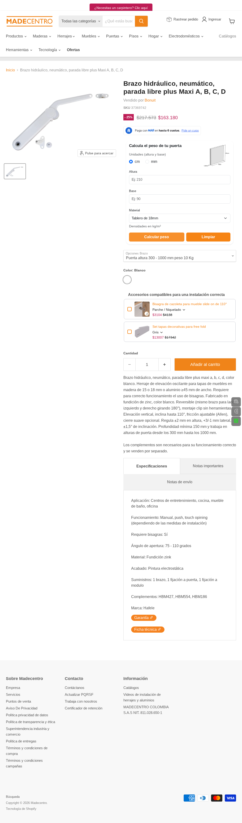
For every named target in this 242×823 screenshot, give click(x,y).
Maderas (40, 36)
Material (134, 210)
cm (137, 162)
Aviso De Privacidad (21, 708)
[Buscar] (141, 21)
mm (154, 162)
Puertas (113, 36)
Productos (15, 36)
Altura (133, 171)
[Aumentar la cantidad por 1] (165, 364)
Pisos (134, 36)
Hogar (154, 36)
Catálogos (227, 36)
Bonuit (150, 100)
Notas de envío (179, 482)
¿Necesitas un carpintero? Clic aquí (121, 8)
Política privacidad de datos (27, 715)
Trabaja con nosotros (81, 701)
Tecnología (48, 50)
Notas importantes (208, 466)
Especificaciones (151, 466)
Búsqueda (13, 796)
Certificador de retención (83, 708)
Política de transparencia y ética (30, 722)
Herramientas (18, 50)
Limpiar (208, 237)
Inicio (10, 70)
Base (132, 191)
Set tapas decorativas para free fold (179, 326)
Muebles (89, 36)
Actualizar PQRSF (79, 694)
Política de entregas (21, 741)
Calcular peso (156, 237)
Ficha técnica (146, 629)
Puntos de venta (18, 701)
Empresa (13, 688)
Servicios (13, 694)
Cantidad (130, 353)
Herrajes (65, 36)
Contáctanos (74, 688)
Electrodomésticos (185, 36)
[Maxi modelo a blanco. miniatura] (15, 171)
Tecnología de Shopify (21, 809)
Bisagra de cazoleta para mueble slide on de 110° (189, 304)
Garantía (142, 618)
